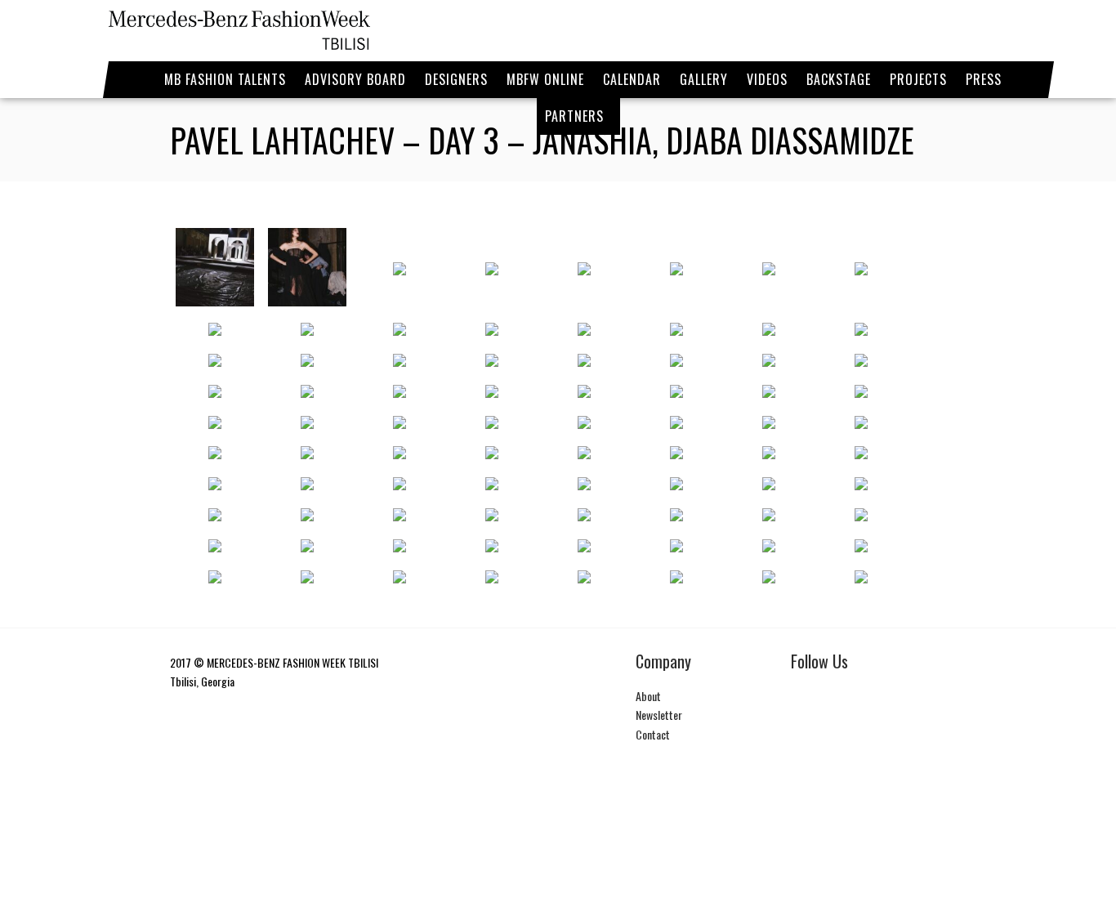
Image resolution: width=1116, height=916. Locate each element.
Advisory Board (355, 79)
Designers (456, 79)
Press (984, 79)
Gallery (704, 79)
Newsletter (659, 714)
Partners (574, 116)
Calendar (632, 79)
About (648, 695)
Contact (653, 734)
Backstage (838, 79)
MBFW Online (545, 79)
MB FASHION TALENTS (225, 79)
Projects (918, 79)
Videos (767, 79)
